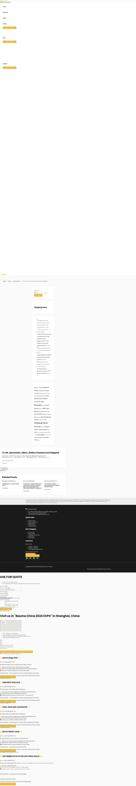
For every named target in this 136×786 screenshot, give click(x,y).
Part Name (3, 586)
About (4, 18)
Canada (40, 390)
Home (4, 6)
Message (2, 607)
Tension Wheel (42, 429)
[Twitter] (30, 558)
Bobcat (42, 387)
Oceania (36, 419)
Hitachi (41, 408)
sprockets (43, 426)
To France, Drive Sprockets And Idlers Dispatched (52, 485)
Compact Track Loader (45, 393)
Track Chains (45, 432)
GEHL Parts (31, 536)
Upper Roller (46, 437)
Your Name (3, 591)
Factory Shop (31, 532)
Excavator (38, 405)
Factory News (5, 456)
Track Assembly (40, 432)
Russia (44, 419)
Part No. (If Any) (4, 588)
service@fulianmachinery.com (35, 549)
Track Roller (41, 435)
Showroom (5, 12)
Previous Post (4, 469)
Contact (5, 23)
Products (5, 63)
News (4, 37)
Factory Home (31, 520)
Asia (35, 387)
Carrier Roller (45, 390)
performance (40, 419)
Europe (41, 401)
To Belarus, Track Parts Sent (10, 484)
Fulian (43, 405)
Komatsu (40, 411)
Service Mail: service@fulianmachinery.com (38, 514)
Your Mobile (3, 595)
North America (46, 417)
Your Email (2, 593)
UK (45, 456)
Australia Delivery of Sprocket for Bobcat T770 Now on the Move (43, 371)
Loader (48, 411)
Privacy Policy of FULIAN (32, 551)
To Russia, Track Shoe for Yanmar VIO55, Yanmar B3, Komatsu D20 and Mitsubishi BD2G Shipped (32, 486)
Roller (29, 456)
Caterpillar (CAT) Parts (34, 535)
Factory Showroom (33, 522)
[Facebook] (27, 558)
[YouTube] (34, 558)
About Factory (31, 524)
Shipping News (41, 423)
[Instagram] (37, 558)
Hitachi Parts (31, 537)
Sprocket (37, 427)
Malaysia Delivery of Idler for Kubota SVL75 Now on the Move (44, 357)
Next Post (3, 470)
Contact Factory (32, 526)
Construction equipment (39, 395)
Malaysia (49, 414)
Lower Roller (38, 414)
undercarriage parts (38, 437)
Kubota (44, 411)
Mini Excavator (37, 417)
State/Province (4, 599)
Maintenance (45, 414)
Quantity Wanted (4, 589)
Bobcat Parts (31, 533)
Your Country (3, 596)
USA (35, 440)
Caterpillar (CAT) (37, 393)
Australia (38, 387)
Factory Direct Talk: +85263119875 (37, 513)
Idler (44, 408)
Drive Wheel (43, 398)
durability (36, 401)
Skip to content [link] (3, 0)
